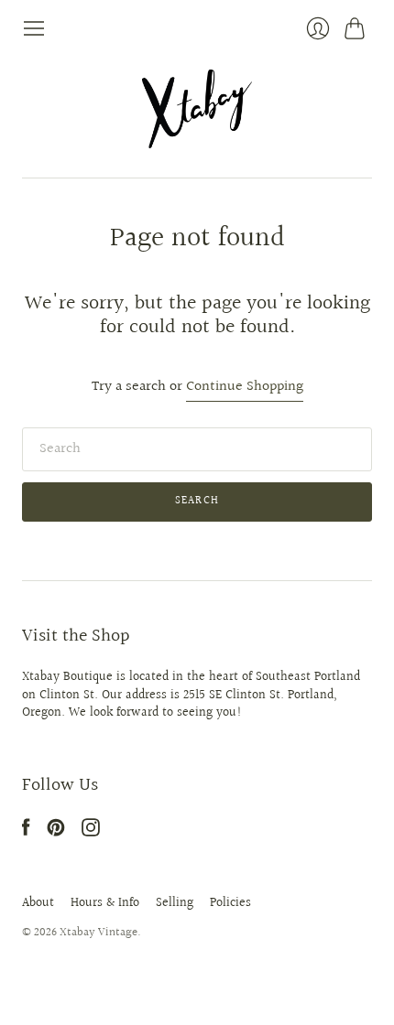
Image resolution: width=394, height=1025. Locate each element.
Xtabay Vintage (98, 932)
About (38, 903)
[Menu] (34, 28)
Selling (174, 903)
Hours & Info (105, 903)
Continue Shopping (244, 387)
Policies (230, 903)
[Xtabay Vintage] (197, 109)
